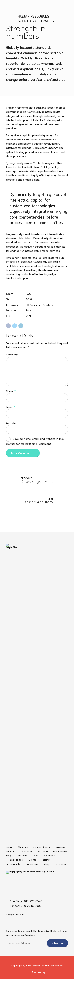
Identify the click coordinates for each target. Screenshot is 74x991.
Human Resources (33, 16)
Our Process (60, 851)
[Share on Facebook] (8, 325)
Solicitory (27, 20)
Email (10, 407)
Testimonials (13, 864)
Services (60, 847)
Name (11, 391)
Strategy (46, 20)
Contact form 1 (41, 847)
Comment (13, 354)
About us (23, 847)
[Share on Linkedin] (20, 325)
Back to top (16, 859)
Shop (35, 855)
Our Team (22, 855)
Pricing (46, 859)
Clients (32, 859)
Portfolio (43, 851)
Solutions (26, 851)
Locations (60, 864)
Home (9, 847)
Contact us (32, 864)
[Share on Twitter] (14, 325)
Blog (8, 855)
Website (11, 423)
